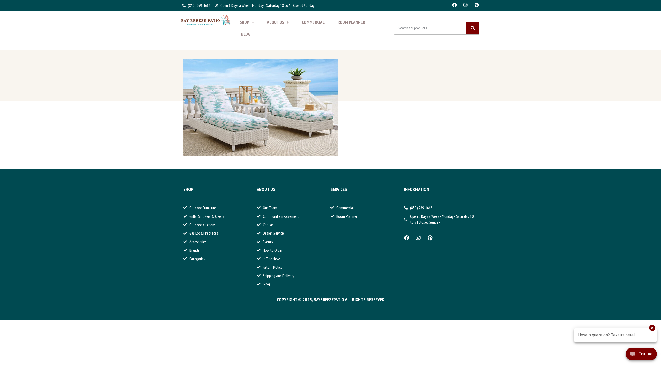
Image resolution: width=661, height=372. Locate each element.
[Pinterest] (476, 5)
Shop (244, 22)
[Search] (472, 28)
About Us (275, 22)
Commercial (313, 22)
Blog (245, 34)
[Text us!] (641, 358)
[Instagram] (465, 5)
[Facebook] (454, 5)
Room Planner (351, 22)
